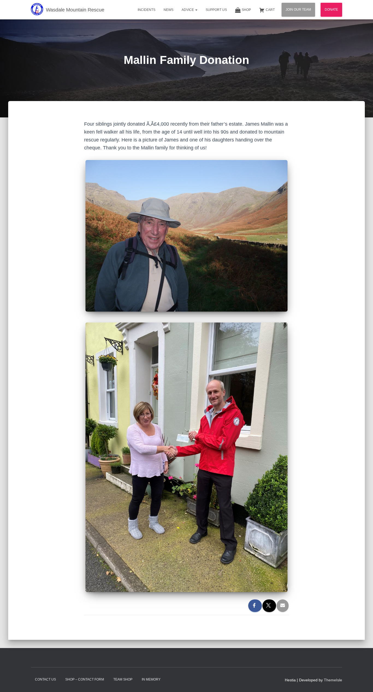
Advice (188, 10)
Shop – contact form (84, 679)
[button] (196, 10)
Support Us (216, 10)
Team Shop (122, 679)
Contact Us (45, 679)
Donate (331, 9)
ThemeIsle (333, 680)
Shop (246, 10)
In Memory (151, 679)
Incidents (146, 10)
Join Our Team (298, 9)
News (168, 10)
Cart (270, 10)
